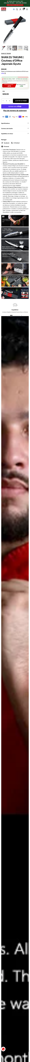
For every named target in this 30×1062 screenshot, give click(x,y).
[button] (17, 9)
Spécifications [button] (5, 123)
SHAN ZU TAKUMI (6, 53)
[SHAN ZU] (3, 9)
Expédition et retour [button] (7, 133)
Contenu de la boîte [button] (7, 128)
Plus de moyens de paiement (15, 110)
